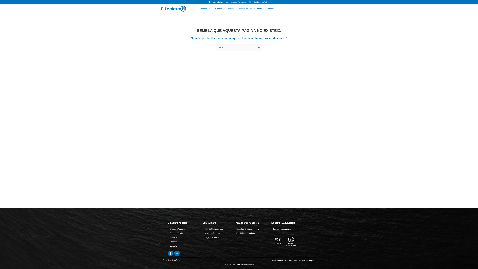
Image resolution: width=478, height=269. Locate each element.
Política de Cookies (306, 260)
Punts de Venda (176, 233)
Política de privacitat (278, 260)
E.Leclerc (203, 9)
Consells (270, 9)
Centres (218, 9)
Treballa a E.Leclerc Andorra (250, 9)
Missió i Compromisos (214, 229)
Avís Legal (293, 260)
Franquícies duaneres (282, 229)
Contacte (173, 237)
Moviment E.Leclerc (213, 233)
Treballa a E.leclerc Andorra (247, 229)
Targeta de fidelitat (212, 237)
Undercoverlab (248, 264)
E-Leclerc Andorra (177, 229)
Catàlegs (230, 9)
